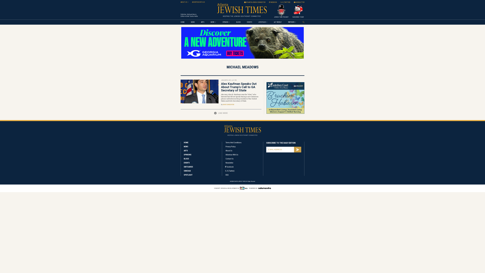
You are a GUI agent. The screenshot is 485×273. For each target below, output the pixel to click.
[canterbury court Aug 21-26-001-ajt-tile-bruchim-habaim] (285, 113)
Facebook (230, 167)
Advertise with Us (232, 155)
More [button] (212, 22)
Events (249, 22)
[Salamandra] (264, 188)
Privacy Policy (231, 147)
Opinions (187, 155)
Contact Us (230, 159)
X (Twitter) (230, 171)
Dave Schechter (228, 104)
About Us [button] (184, 2)
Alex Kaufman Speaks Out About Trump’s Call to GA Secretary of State (239, 87)
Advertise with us (198, 2)
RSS (227, 175)
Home (183, 22)
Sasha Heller (194, 16)
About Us (229, 151)
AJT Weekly (278, 22)
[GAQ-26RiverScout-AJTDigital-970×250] (242, 58)
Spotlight (188, 175)
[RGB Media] (244, 188)
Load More (223, 113)
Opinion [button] (225, 22)
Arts (202, 22)
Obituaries (188, 167)
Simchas (187, 171)
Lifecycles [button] (262, 22)
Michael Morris (192, 14)
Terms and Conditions (233, 143)
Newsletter (229, 163)
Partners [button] (291, 22)
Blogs (238, 22)
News (193, 22)
